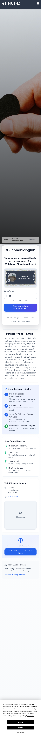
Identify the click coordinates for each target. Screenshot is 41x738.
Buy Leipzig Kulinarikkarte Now (20, 551)
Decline (20, 727)
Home (5, 240)
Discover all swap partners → (15, 575)
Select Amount (9, 291)
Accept (20, 722)
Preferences (20, 733)
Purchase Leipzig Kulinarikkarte (20, 307)
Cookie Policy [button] (17, 713)
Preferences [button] (30, 716)
